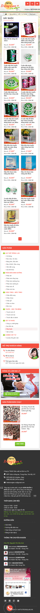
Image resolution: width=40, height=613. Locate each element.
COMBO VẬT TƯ (10, 335)
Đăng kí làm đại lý (11, 532)
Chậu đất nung (10, 295)
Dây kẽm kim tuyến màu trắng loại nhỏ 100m (27, 147)
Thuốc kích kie (10, 315)
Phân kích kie (10, 289)
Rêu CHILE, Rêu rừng (13, 264)
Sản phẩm (13, 14)
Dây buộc (32, 14)
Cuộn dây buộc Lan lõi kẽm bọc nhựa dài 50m (11, 94)
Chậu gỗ (9, 300)
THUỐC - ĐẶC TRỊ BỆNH (13, 309)
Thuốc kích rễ (10, 312)
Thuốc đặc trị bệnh (12, 317)
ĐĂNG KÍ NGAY (13, 394)
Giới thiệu (8, 525)
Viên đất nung (10, 267)
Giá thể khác (10, 269)
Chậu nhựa (9, 298)
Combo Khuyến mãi (12, 338)
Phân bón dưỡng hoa (12, 281)
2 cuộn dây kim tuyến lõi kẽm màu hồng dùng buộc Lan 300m (28, 94)
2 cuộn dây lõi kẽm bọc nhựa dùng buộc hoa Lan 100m (11, 200)
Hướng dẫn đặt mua (11, 527)
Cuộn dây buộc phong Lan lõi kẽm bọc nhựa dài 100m (27, 67)
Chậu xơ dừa (10, 303)
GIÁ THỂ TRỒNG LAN (12, 253)
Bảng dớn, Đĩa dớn (12, 261)
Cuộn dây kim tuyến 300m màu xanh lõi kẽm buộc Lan (10, 67)
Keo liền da (9, 326)
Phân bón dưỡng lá (12, 284)
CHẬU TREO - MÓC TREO (13, 292)
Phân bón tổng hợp (12, 278)
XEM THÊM (20, 444)
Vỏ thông (9, 256)
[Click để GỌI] (9, 608)
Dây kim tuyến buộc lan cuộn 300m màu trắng (27, 200)
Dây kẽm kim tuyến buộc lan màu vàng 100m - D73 (10, 147)
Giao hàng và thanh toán (13, 530)
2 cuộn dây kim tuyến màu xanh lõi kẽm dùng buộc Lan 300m (11, 120)
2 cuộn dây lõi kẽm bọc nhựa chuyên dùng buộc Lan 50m (27, 120)
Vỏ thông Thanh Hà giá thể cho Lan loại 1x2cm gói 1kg (28, 408)
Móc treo (9, 306)
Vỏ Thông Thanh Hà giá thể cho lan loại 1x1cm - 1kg (28, 426)
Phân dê (8, 275)
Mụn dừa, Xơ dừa (11, 259)
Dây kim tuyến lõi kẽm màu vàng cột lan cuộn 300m (11, 227)
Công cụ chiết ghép (12, 323)
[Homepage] (10, 3)
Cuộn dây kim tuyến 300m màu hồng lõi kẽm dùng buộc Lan (28, 40)
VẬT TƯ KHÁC (22, 14)
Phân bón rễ (10, 286)
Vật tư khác (9, 332)
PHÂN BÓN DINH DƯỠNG (13, 273)
